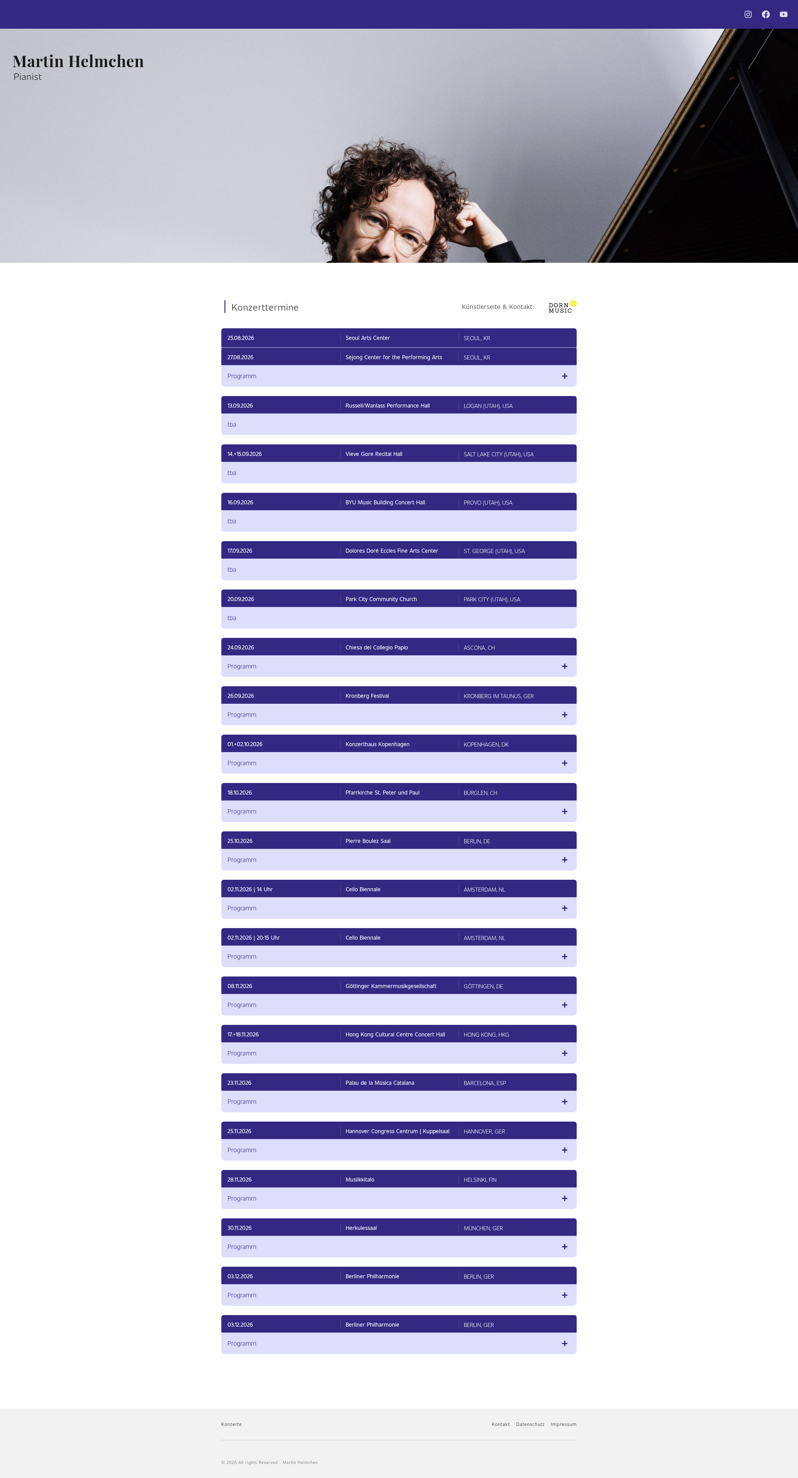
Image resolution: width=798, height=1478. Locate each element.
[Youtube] (784, 14)
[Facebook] (766, 14)
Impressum (564, 1424)
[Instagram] (748, 14)
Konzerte (231, 1424)
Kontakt (501, 1424)
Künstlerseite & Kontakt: (498, 306)
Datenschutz (530, 1424)
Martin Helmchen (78, 60)
